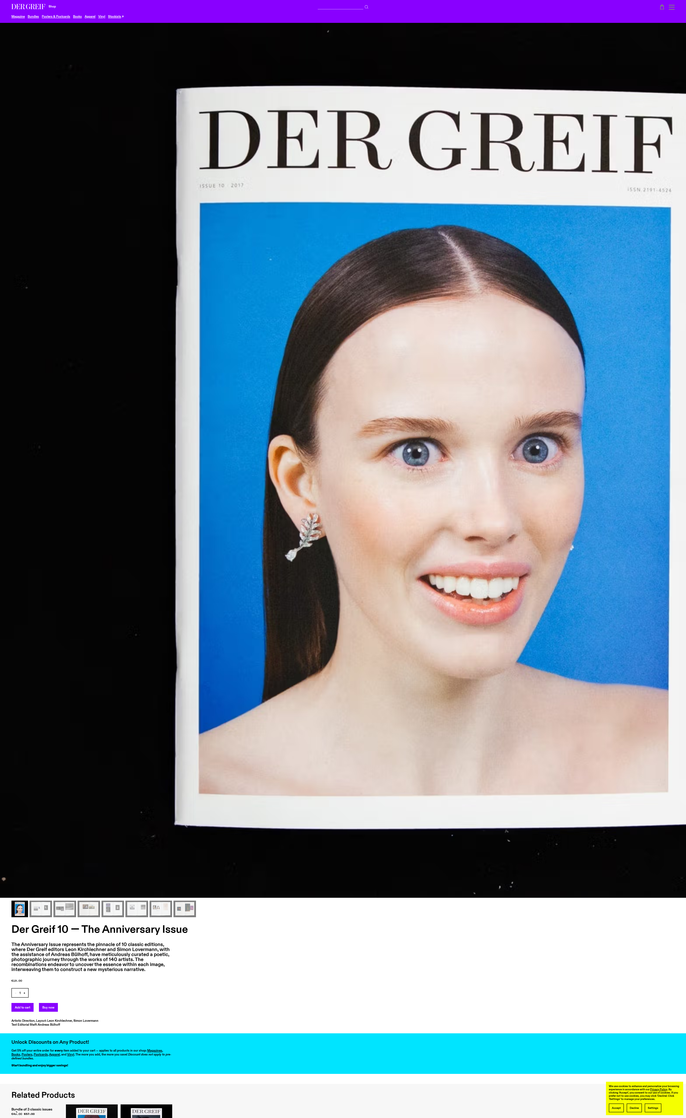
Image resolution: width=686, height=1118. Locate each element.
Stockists (114, 17)
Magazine (18, 17)
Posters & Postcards (56, 17)
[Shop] (28, 6)
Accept (616, 1108)
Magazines (154, 1051)
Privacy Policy (658, 1089)
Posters (27, 1055)
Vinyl (101, 17)
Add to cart (22, 1008)
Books (77, 17)
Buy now (48, 1008)
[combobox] (340, 6)
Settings (653, 1108)
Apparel (90, 17)
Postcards (41, 1055)
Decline (634, 1108)
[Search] (366, 6)
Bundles (33, 17)
